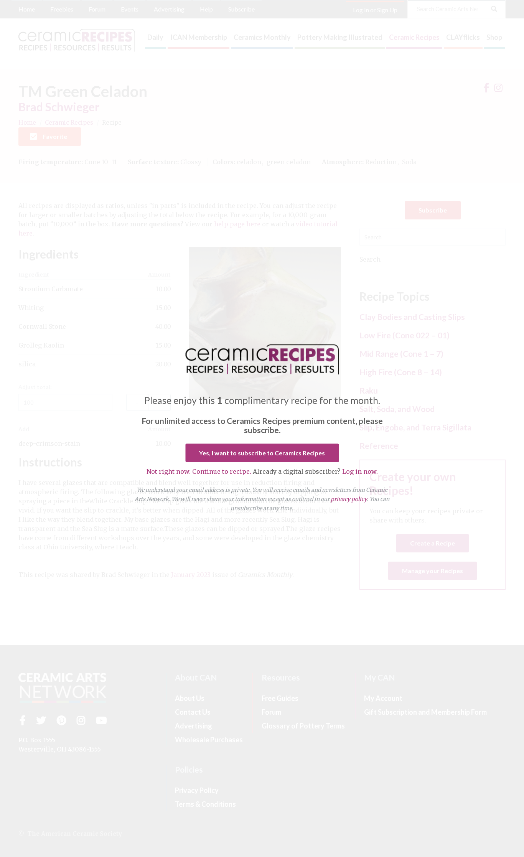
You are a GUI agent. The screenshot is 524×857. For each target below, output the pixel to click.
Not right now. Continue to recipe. (199, 471)
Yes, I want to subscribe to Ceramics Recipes (262, 453)
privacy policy (349, 499)
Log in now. (360, 471)
